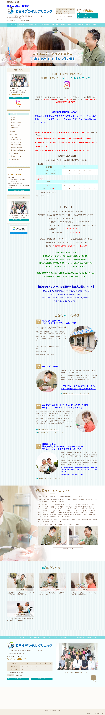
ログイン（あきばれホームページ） (96, 713)
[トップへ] (93, 677)
